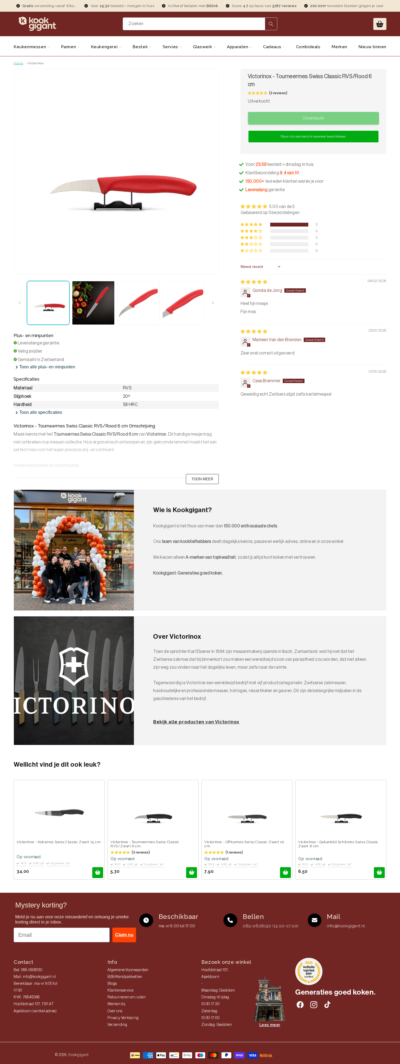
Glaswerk (203, 46)
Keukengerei (105, 46)
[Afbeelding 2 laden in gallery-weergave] (93, 303)
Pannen (69, 46)
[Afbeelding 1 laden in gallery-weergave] (48, 303)
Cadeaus (272, 46)
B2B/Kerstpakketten (124, 977)
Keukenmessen (30, 46)
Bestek (141, 46)
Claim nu (124, 934)
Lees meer (269, 1025)
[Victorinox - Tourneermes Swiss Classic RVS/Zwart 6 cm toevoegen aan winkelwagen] (191, 872)
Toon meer (202, 479)
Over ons (114, 1011)
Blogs (112, 984)
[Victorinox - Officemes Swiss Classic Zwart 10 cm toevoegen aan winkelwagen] (285, 872)
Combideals (308, 46)
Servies (171, 46)
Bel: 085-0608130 (28, 970)
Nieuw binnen (372, 46)
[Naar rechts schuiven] (213, 303)
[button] (379, 24)
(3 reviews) (278, 93)
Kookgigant (78, 1055)
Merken (339, 46)
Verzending (117, 1025)
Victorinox (35, 63)
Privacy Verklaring (123, 1018)
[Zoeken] (271, 23)
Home (18, 63)
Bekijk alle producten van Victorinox (196, 721)
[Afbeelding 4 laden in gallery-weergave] (183, 303)
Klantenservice (120, 990)
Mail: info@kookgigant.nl (35, 977)
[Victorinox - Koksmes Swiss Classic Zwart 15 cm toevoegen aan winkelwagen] (97, 872)
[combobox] (200, 24)
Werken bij (116, 1004)
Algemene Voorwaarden (128, 970)
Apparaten (238, 46)
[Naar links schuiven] (20, 303)
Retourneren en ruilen (126, 997)
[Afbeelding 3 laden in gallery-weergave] (138, 303)
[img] (254, 282)
